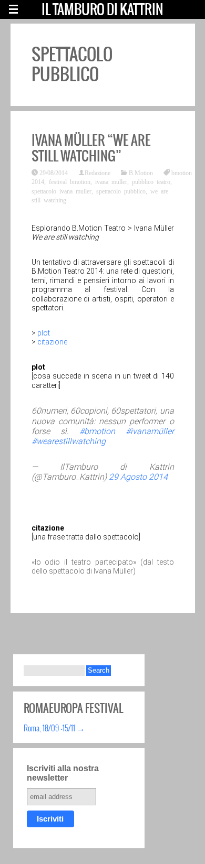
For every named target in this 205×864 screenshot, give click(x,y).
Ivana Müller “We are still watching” (91, 148)
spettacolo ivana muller (61, 191)
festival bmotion (69, 181)
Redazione (97, 172)
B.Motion (141, 172)
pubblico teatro (151, 181)
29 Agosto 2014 (138, 477)
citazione (52, 342)
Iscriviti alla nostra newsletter (63, 773)
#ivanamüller (150, 431)
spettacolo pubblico (121, 191)
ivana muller (111, 181)
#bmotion (97, 431)
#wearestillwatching (69, 441)
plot (43, 333)
